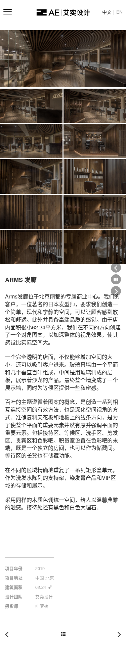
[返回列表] (63, 632)
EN (119, 11)
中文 (107, 11)
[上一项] (9, 633)
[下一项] (117, 633)
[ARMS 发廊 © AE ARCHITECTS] (63, 58)
